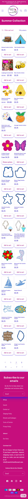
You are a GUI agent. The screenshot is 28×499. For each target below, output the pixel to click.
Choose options (7, 162)
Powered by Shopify (19, 496)
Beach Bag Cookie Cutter (19, 181)
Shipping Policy (7, 414)
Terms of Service (8, 422)
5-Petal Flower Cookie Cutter (6, 154)
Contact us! (6, 409)
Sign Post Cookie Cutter (6, 345)
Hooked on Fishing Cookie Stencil (7, 318)
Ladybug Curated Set (7, 72)
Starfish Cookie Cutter (6, 208)
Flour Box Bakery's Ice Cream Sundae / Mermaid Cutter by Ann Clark (19, 236)
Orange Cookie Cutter (20, 125)
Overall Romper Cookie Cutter (6, 181)
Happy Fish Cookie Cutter (19, 318)
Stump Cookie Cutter (7, 47)
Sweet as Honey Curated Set (6, 99)
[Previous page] (5, 362)
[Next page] (22, 367)
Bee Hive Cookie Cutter (18, 99)
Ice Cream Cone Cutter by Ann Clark (7, 234)
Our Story (6, 439)
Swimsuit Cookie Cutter (19, 208)
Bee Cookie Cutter (19, 72)
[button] (2, 10)
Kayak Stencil (18, 290)
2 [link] (16, 362)
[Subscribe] (22, 394)
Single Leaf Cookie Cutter (19, 345)
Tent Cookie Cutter (19, 47)
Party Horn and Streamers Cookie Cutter (6, 126)
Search (5, 405)
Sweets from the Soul (12, 496)
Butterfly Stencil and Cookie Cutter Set (20, 154)
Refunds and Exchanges (9, 418)
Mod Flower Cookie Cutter (7, 264)
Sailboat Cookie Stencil (6, 291)
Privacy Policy (7, 426)
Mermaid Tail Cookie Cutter (20, 264)
